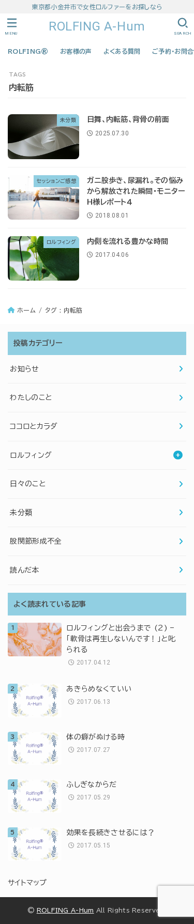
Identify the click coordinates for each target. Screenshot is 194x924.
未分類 (21, 512)
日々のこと (28, 483)
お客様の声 (76, 51)
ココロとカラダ (33, 426)
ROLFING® (28, 51)
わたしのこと (31, 397)
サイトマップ (27, 882)
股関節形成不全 (36, 541)
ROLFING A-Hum (97, 26)
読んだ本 (24, 570)
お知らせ (24, 369)
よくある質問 (122, 51)
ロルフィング (31, 455)
